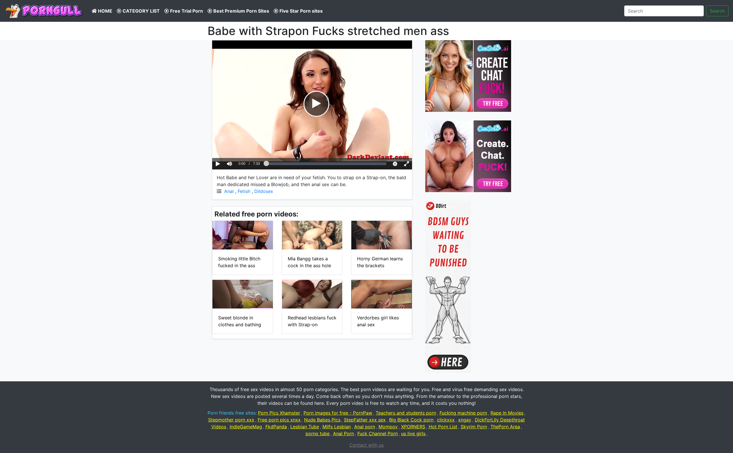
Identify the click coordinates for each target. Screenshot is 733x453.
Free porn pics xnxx (279, 420)
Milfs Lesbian (336, 426)
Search (717, 11)
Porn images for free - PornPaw (338, 413)
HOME (104, 11)
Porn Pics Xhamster (279, 413)
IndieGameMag (246, 426)
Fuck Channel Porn (377, 433)
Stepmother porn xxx (231, 420)
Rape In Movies (506, 413)
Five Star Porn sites (300, 11)
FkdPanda (276, 426)
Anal (229, 191)
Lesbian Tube (304, 426)
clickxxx (446, 420)
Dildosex (263, 191)
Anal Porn (343, 433)
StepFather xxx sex (365, 420)
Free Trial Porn (186, 11)
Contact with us (366, 445)
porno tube (318, 433)
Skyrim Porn (474, 426)
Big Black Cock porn (411, 420)
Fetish (244, 191)
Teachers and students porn (406, 413)
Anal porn (364, 426)
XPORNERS (413, 426)
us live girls (413, 433)
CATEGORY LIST (140, 11)
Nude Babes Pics (322, 420)
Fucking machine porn (463, 413)
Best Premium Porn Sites (240, 11)
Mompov (388, 426)
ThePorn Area (505, 426)
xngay (464, 420)
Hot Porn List (443, 426)
